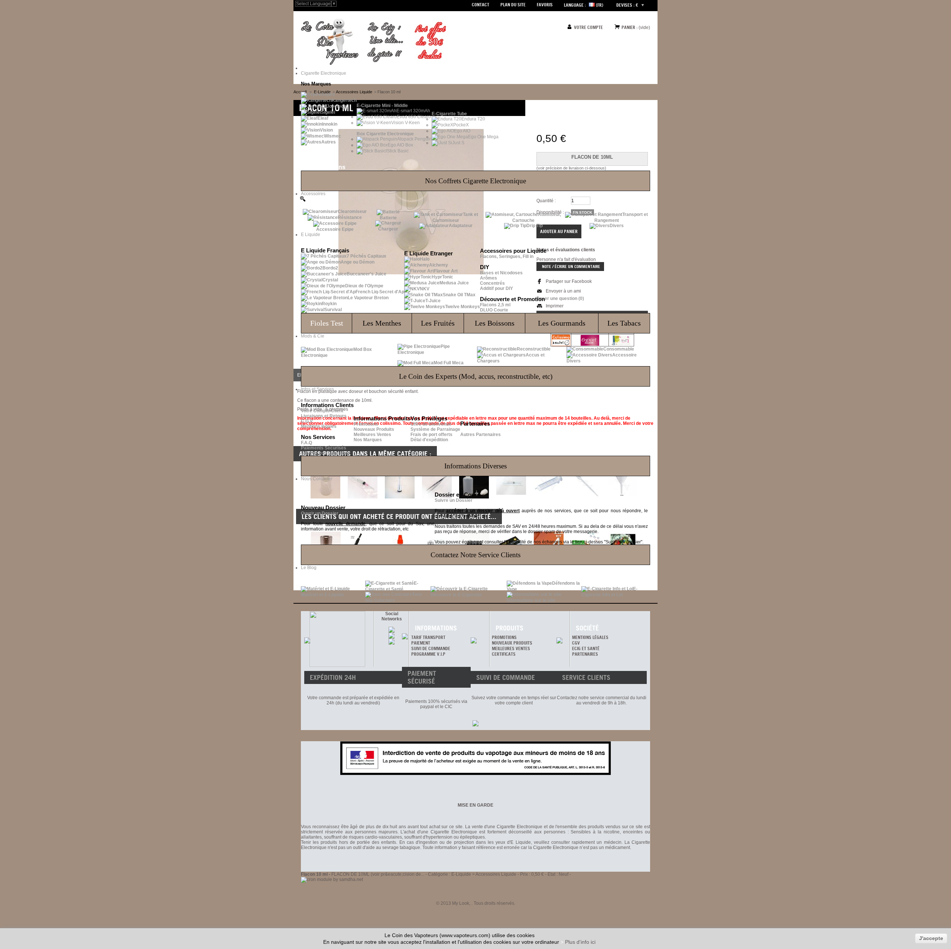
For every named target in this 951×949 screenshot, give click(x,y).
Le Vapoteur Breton (368, 297)
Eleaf (323, 118)
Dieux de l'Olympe (364, 285)
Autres (328, 142)
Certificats (504, 654)
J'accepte (931, 938)
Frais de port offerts (431, 434)
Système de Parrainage (435, 429)
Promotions (366, 424)
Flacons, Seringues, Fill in (506, 256)
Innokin (329, 124)
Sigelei (328, 112)
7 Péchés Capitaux (366, 256)
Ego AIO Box (400, 145)
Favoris (545, 4)
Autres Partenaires (480, 434)
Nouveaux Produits (374, 429)
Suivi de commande (430, 648)
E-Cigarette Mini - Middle (382, 105)
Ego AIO (462, 130)
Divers (617, 225)
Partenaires (585, 654)
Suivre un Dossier (454, 500)
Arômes (488, 278)
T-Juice (433, 300)
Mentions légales (319, 426)
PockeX (461, 124)
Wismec (332, 136)
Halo (424, 259)
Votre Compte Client (322, 410)
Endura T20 (473, 119)
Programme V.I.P (428, 654)
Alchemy (438, 265)
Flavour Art (446, 271)
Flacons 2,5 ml (495, 304)
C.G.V (307, 421)
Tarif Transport (428, 637)
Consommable (618, 349)
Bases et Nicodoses (501, 272)
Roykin (329, 303)
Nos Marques (368, 439)
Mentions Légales (590, 637)
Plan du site (513, 4)
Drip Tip (534, 225)
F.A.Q (306, 442)
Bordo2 (330, 268)
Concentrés (492, 283)
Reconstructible (534, 349)
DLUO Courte (494, 310)
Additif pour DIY (496, 288)
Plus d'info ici (580, 942)
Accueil (299, 92)
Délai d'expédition (429, 439)
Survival (333, 309)
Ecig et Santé (586, 648)
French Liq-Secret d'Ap (380, 291)
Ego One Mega (483, 136)
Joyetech (336, 106)
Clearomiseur (352, 211)
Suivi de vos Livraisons (325, 453)
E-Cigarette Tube (449, 113)
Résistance (350, 217)
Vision (326, 130)
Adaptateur (461, 225)
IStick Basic (397, 151)
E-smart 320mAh (413, 110)
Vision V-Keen (405, 122)
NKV (424, 288)
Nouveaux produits (512, 643)
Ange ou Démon (357, 262)
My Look (460, 903)
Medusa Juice (454, 282)
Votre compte (588, 27)
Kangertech (344, 100)
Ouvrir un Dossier (319, 513)
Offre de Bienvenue (430, 424)
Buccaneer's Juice (366, 274)
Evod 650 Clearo (414, 116)
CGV (576, 643)
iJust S (457, 142)
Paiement (420, 643)
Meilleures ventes (511, 648)
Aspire (328, 94)
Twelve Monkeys (462, 306)
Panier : (629, 27)
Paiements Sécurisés (323, 448)
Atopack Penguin (414, 139)
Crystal (330, 280)
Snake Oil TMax (459, 294)
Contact (480, 4)
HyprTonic (442, 277)
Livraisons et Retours (324, 416)
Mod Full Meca (449, 362)
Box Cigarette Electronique (385, 133)
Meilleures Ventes (372, 434)
